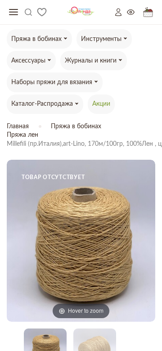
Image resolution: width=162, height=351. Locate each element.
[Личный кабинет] (121, 12)
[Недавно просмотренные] (135, 12)
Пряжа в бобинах (76, 126)
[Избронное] (41, 12)
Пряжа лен (22, 135)
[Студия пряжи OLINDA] (81, 12)
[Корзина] (148, 12)
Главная (18, 126)
